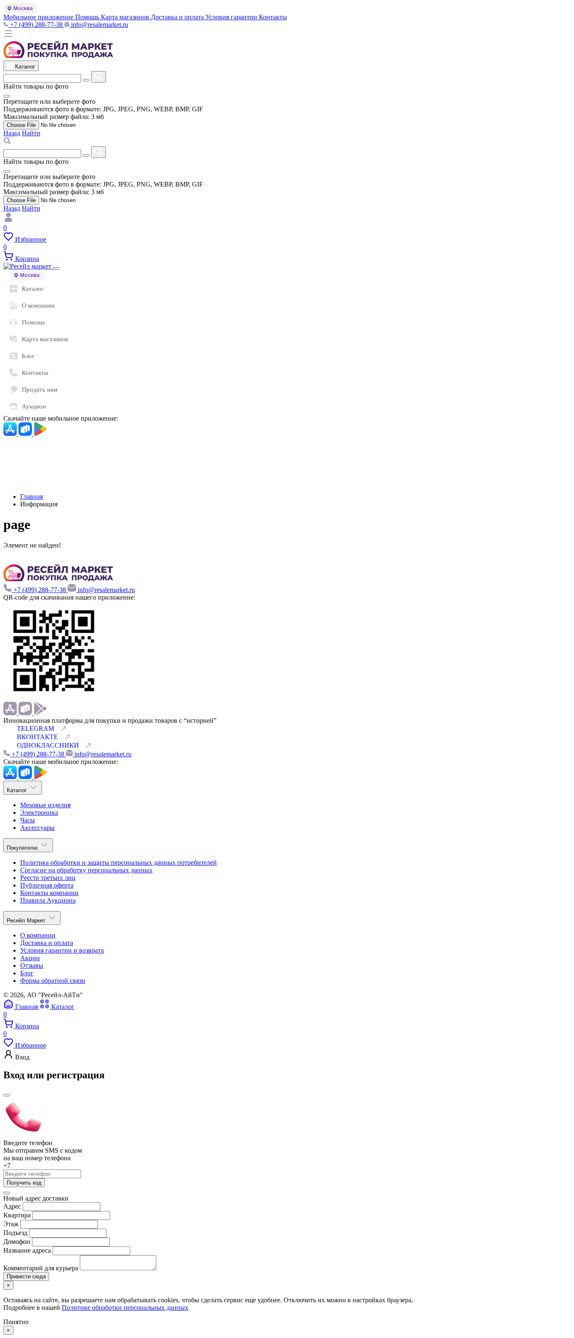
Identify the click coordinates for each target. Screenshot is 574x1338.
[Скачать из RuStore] (26, 433)
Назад (11, 133)
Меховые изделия (45, 805)
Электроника (39, 812)
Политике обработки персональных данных (125, 1307)
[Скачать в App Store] (10, 433)
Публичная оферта (47, 885)
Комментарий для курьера (41, 1268)
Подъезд (16, 1232)
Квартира (17, 1215)
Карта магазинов (45, 339)
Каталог (33, 288)
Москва (23, 8)
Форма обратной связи (52, 980)
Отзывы (31, 965)
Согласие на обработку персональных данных (86, 870)
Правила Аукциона (48, 900)
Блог (28, 356)
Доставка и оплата (46, 942)
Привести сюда (26, 1276)
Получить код (24, 1183)
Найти (31, 133)
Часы (27, 820)
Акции (30, 957)
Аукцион (34, 406)
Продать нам (40, 389)
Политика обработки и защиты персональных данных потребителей (118, 862)
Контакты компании (49, 892)
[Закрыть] (56, 268)
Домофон (17, 1241)
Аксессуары (37, 827)
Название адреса (28, 1250)
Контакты (35, 372)
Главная (31, 496)
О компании (38, 305)
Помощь (33, 322)
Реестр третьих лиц (48, 877)
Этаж (11, 1223)
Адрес (12, 1206)
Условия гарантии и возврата (62, 950)
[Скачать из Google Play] (40, 433)
